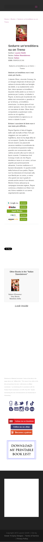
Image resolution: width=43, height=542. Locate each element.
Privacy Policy (22, 538)
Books (13, 19)
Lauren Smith (20, 53)
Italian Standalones (22, 55)
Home (6, 19)
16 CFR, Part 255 (25, 389)
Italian (16, 58)
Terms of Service (32, 536)
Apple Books (17, 211)
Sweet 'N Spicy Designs (13, 536)
